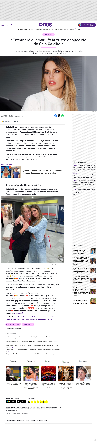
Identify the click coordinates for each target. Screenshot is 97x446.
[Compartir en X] (59, 115)
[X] (38, 401)
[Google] (29, 401)
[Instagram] (35, 401)
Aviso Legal (33, 420)
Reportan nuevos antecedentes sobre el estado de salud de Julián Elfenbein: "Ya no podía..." (81, 301)
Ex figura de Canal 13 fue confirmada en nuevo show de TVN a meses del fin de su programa (31, 354)
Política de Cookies (11, 420)
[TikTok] (40, 401)
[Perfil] (11, 24)
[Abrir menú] (2, 24)
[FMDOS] (45, 24)
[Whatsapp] (46, 401)
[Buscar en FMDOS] (6, 24)
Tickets (71, 29)
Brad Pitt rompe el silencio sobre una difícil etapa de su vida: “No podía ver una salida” (83, 384)
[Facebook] (32, 401)
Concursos (64, 29)
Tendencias (38, 29)
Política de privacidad (23, 420)
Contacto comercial (42, 420)
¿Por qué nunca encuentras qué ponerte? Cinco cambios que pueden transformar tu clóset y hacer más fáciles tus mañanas (66, 385)
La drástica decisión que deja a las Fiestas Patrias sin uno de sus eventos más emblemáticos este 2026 (48, 384)
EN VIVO (78, 29)
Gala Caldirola (29, 324)
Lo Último (20, 29)
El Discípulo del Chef (14, 324)
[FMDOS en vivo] (79, 24)
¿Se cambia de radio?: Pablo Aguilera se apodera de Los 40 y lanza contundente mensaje (14, 384)
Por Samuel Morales (7, 115)
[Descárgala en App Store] (21, 401)
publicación (19, 313)
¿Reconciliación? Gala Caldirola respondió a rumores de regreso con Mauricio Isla (42, 172)
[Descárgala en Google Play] (11, 401)
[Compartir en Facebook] (55, 115)
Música (45, 29)
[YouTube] (43, 401)
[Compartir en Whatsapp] (62, 115)
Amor (51, 29)
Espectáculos (28, 29)
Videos (56, 29)
